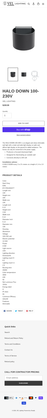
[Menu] (43, 3)
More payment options (23, 135)
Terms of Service (11, 356)
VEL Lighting (20, 410)
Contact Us (9, 350)
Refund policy (9, 361)
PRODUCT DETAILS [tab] (12, 175)
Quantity (5, 111)
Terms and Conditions (12, 344)
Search (7, 332)
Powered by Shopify (29, 410)
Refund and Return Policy (14, 338)
